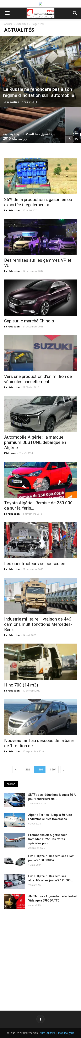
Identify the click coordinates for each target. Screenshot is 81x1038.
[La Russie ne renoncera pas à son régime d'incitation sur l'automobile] (40, 71)
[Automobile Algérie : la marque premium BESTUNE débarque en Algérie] (40, 414)
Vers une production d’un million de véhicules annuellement (38, 379)
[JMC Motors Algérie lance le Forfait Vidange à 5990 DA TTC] (14, 901)
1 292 (26, 769)
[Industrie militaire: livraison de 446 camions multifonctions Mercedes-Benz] (40, 596)
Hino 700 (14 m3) (21, 685)
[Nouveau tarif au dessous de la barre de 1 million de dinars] (40, 717)
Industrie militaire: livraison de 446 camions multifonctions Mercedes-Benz (38, 624)
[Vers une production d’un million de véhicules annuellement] (40, 353)
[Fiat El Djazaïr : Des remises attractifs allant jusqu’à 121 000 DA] (14, 881)
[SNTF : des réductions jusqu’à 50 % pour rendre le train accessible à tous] (14, 800)
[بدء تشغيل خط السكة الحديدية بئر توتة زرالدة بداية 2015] (32, 131)
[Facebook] (40, 1019)
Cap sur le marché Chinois (29, 320)
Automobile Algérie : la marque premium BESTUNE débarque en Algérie (35, 442)
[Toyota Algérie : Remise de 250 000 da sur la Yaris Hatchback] (40, 480)
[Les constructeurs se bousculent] (40, 540)
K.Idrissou (10, 453)
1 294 (53, 769)
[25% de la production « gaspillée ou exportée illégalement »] (40, 176)
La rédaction (11, 101)
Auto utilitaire (47, 1033)
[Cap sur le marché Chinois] (40, 297)
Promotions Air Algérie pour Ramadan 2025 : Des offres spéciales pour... (47, 839)
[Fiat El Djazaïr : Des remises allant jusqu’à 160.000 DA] (14, 861)
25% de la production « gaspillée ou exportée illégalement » (38, 202)
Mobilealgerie (66, 1033)
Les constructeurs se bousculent (35, 563)
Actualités (22, 24)
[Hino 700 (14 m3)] (40, 662)
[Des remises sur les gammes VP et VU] (40, 237)
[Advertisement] (40, 956)
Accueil (8, 24)
